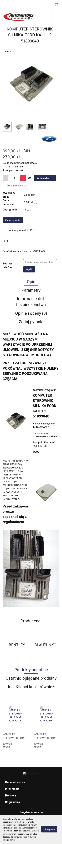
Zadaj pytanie (12, 220)
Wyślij (29, 269)
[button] (31, 782)
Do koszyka (43, 178)
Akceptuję (49, 829)
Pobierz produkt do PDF (21, 230)
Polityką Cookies (20, 822)
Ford (5, 240)
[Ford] (49, 138)
